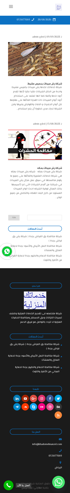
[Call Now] (6, 251)
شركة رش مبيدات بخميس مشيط (44, 83)
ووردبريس (27, 488)
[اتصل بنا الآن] (8, 485)
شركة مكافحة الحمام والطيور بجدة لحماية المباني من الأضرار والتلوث (37, 369)
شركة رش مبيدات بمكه (49, 167)
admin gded (38, 37)
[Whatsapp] (58, 482)
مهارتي (38, 488)
